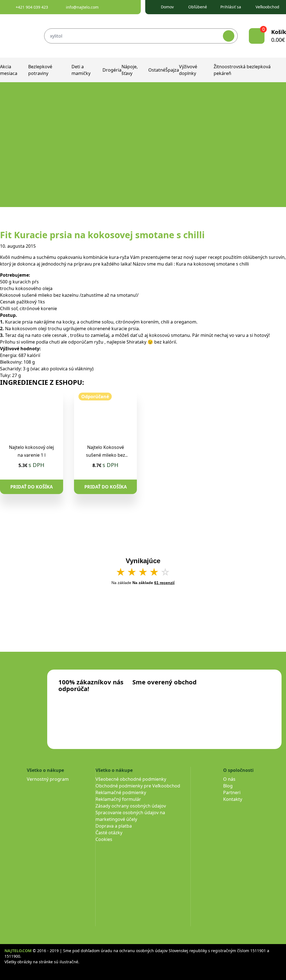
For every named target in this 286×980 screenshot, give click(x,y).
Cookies (104, 839)
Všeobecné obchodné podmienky (131, 779)
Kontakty (232, 799)
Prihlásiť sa (230, 6)
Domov (167, 6)
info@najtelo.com (82, 7)
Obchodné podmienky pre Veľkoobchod (138, 786)
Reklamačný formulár (118, 799)
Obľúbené (197, 6)
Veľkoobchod (267, 6)
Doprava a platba (114, 826)
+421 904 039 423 (32, 7)
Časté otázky (109, 833)
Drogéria (112, 70)
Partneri (231, 792)
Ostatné (156, 70)
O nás (229, 779)
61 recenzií (164, 582)
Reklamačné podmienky (121, 792)
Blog (228, 786)
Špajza (172, 70)
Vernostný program (48, 779)
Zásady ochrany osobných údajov (131, 806)
